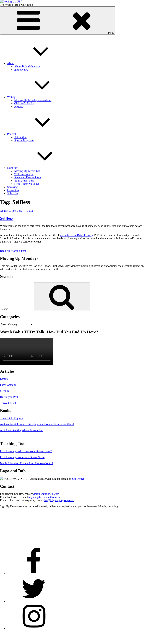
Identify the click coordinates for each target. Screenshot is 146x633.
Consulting (13, 190)
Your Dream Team (24, 180)
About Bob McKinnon (27, 66)
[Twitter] (34, 601)
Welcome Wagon (23, 174)
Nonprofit (12, 167)
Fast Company (8, 384)
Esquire (4, 378)
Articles (18, 106)
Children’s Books (24, 103)
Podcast (11, 133)
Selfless (6, 218)
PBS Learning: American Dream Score (22, 457)
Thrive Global (8, 403)
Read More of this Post (13, 250)
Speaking (12, 186)
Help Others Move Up (27, 183)
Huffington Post (9, 396)
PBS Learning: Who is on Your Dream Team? (26, 451)
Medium (4, 390)
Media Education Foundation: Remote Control (26, 463)
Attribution (20, 137)
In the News (21, 69)
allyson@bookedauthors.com (44, 497)
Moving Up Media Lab (27, 170)
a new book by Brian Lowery (76, 235)
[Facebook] (34, 573)
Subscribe (12, 193)
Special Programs (24, 140)
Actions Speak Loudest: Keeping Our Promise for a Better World (37, 424)
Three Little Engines (11, 418)
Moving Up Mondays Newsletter (32, 100)
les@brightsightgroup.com (59, 500)
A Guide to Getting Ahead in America (21, 430)
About (10, 63)
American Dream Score (27, 177)
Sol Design (78, 478)
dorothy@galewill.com (46, 493)
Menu (111, 32)
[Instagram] (34, 628)
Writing (11, 97)
